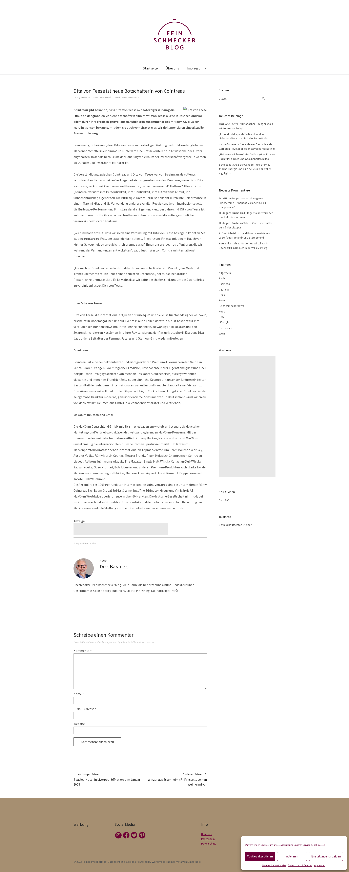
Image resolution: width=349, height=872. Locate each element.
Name (79, 694)
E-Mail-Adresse (85, 709)
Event (222, 300)
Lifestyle (224, 322)
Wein (222, 333)
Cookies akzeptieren (260, 856)
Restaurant (225, 328)
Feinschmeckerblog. (95, 862)
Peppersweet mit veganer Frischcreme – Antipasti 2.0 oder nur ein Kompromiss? (243, 203)
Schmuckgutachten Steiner (235, 525)
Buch (222, 278)
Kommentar (83, 651)
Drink (95, 543)
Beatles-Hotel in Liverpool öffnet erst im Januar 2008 (107, 779)
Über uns (172, 68)
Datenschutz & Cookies (274, 865)
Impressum (319, 865)
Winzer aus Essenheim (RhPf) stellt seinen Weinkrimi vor (177, 779)
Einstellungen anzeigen (326, 856)
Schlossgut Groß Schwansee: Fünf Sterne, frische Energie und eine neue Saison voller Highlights (245, 169)
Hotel (222, 317)
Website (79, 724)
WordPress (158, 862)
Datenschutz (208, 843)
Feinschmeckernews (231, 306)
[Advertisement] (121, 529)
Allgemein (225, 273)
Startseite (150, 68)
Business (87, 543)
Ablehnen (292, 856)
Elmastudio (194, 862)
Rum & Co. (225, 500)
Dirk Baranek (105, 97)
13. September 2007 (83, 97)
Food (222, 311)
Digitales (224, 289)
